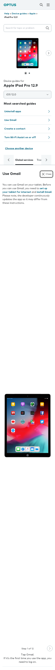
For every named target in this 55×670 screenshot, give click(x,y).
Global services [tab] (24, 160)
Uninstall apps (12, 111)
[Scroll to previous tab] (9, 160)
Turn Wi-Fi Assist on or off (20, 137)
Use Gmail (10, 120)
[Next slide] (48, 53)
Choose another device (19, 148)
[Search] (41, 5)
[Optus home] (10, 5)
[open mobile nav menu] (48, 5)
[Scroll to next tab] (46, 160)
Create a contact (14, 129)
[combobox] (24, 28)
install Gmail (44, 192)
